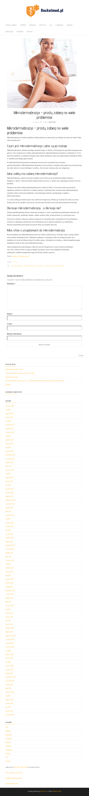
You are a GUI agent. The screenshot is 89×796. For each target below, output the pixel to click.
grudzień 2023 (9, 492)
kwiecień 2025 (9, 440)
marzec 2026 (9, 417)
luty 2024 (8, 485)
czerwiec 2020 (9, 647)
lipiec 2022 (8, 556)
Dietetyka (42, 25)
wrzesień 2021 (9, 594)
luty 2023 (8, 530)
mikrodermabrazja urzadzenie (33, 266)
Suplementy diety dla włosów (14, 369)
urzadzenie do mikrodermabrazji (54, 266)
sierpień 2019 (9, 684)
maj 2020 (8, 651)
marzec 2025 (9, 444)
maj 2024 (8, 474)
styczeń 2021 (9, 624)
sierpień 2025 (9, 428)
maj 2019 (8, 696)
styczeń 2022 (9, 579)
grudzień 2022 (9, 538)
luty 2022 (8, 575)
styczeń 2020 (9, 666)
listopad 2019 (9, 673)
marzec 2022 (9, 572)
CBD (6, 727)
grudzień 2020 (9, 628)
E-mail (10, 324)
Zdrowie (23, 25)
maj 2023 (8, 519)
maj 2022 (8, 564)
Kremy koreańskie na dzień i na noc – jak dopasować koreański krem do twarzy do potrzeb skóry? (34, 381)
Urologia (70, 25)
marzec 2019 (9, 703)
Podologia (32, 25)
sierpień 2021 (9, 598)
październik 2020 (10, 636)
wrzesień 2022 (9, 549)
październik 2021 (10, 590)
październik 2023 (10, 500)
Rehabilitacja (8, 750)
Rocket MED (52, 122)
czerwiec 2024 (9, 470)
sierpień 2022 (9, 553)
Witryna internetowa (14, 334)
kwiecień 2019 (9, 700)
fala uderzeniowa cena (11, 784)
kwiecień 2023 (9, 523)
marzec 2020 (9, 658)
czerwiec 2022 (9, 560)
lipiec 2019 (8, 688)
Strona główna (11, 25)
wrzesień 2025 (9, 425)
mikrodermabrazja (17, 266)
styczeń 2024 (9, 489)
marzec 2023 (9, 526)
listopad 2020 (9, 632)
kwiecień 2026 (9, 413)
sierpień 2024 (9, 462)
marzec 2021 (9, 617)
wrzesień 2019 (9, 681)
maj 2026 (8, 410)
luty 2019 (8, 707)
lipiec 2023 (8, 511)
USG (50, 25)
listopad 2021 (9, 587)
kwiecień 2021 (9, 613)
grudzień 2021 (9, 583)
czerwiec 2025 (9, 432)
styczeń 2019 (9, 711)
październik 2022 (10, 545)
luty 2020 (8, 662)
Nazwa (10, 314)
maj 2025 (8, 436)
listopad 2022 (9, 541)
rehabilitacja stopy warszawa (13, 778)
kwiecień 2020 (9, 654)
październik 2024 (10, 455)
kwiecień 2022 (9, 568)
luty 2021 (8, 620)
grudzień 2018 (9, 715)
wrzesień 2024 (9, 459)
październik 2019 (10, 677)
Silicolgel (7, 384)
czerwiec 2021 (9, 605)
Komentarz (11, 284)
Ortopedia (20, 32)
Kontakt (30, 32)
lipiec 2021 (8, 602)
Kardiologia (59, 25)
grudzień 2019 (9, 669)
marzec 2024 (9, 481)
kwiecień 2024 (9, 477)
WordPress (43, 791)
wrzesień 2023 (9, 504)
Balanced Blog (57, 791)
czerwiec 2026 (9, 406)
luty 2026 (8, 421)
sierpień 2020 (9, 643)
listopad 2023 (9, 496)
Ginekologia (9, 32)
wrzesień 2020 (9, 639)
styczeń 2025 (9, 451)
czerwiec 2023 (9, 515)
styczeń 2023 (9, 534)
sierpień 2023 (9, 508)
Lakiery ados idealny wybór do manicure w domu (20, 373)
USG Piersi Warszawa (20, 767)
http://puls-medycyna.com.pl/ (20, 256)
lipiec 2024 (8, 466)
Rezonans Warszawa (11, 377)
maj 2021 (7, 609)
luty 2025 (8, 447)
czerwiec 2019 (9, 692)
